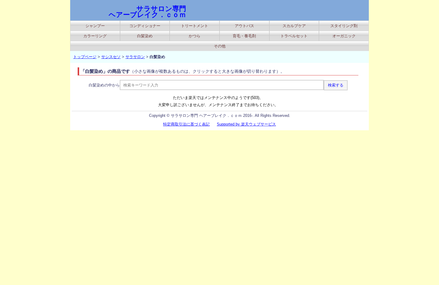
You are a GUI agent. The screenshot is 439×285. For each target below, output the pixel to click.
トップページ (84, 57)
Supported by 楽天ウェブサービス (246, 124)
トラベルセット (294, 36)
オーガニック (344, 36)
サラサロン (135, 57)
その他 (219, 46)
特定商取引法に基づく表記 (186, 124)
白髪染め (145, 36)
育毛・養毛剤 (244, 36)
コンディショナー (144, 26)
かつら (194, 36)
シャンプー (95, 26)
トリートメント (194, 26)
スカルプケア (294, 26)
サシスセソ (111, 57)
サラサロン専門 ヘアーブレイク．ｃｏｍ (147, 11)
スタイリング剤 (343, 26)
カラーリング (95, 36)
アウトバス (244, 26)
